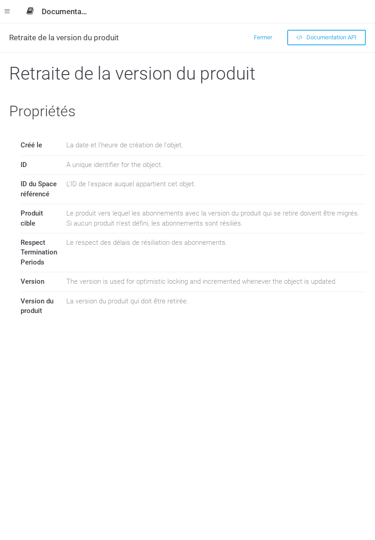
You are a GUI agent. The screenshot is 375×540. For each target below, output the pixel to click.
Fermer (263, 37)
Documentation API (331, 37)
